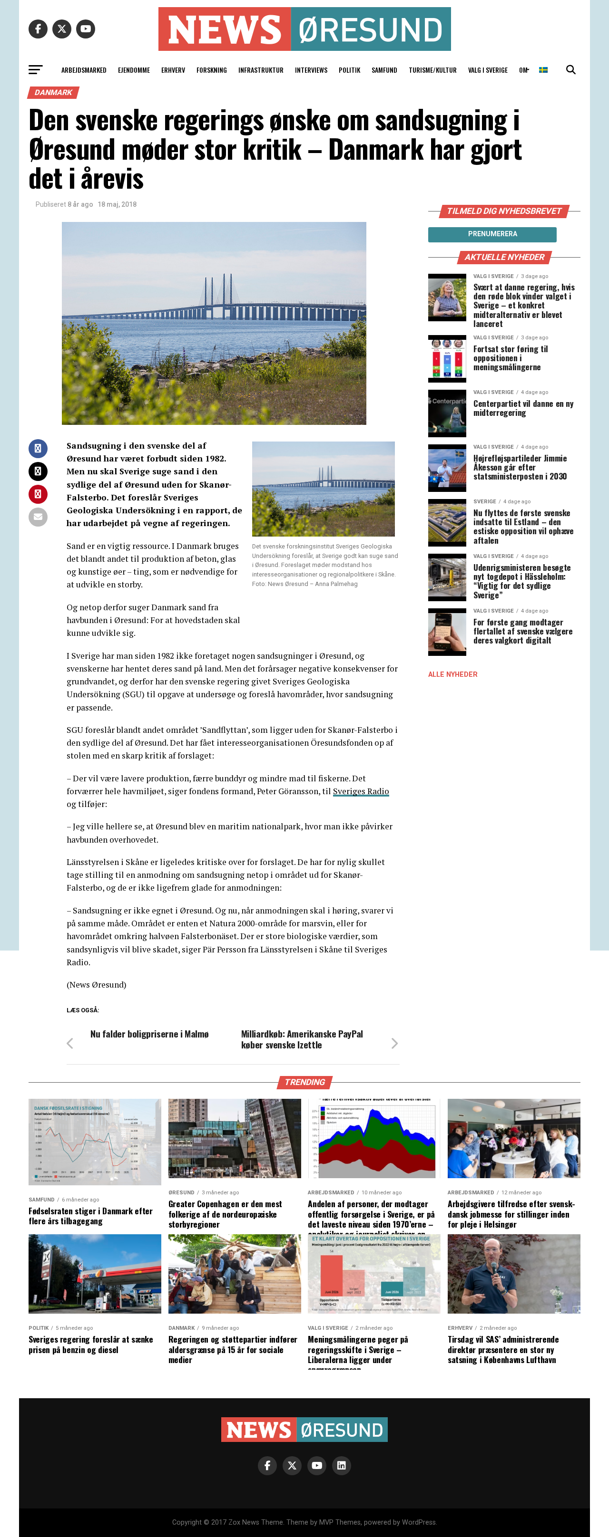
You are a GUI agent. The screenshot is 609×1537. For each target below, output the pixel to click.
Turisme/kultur (433, 70)
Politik (349, 70)
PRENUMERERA (492, 234)
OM (523, 70)
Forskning (211, 70)
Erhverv (173, 70)
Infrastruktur (261, 70)
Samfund (384, 70)
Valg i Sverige (488, 70)
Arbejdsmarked (84, 70)
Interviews (311, 70)
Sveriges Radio (361, 791)
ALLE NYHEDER (453, 675)
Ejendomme (134, 70)
